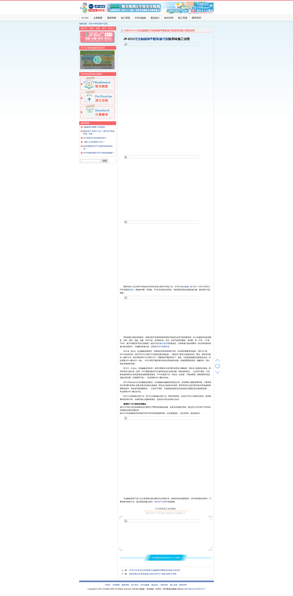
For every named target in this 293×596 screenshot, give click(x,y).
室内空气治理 (160, 502)
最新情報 (111, 18)
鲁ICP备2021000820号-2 (194, 589)
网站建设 (152, 593)
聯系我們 (196, 18)
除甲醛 (151, 39)
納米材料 (169, 18)
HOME (85, 18)
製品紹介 (155, 18)
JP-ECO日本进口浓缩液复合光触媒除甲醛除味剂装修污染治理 (154, 570)
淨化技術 (98, 24)
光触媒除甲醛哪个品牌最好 (94, 127)
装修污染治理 (163, 343)
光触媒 (186, 287)
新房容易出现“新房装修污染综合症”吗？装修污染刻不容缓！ (153, 574)
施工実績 (182, 18)
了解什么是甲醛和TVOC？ (94, 142)
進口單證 (125, 18)
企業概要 (98, 18)
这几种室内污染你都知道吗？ (95, 138)
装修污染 (162, 39)
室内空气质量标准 (162, 347)
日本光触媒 (140, 18)
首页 (90, 24)
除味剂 (130, 290)
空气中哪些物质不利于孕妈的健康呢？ (98, 153)
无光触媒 (141, 39)
